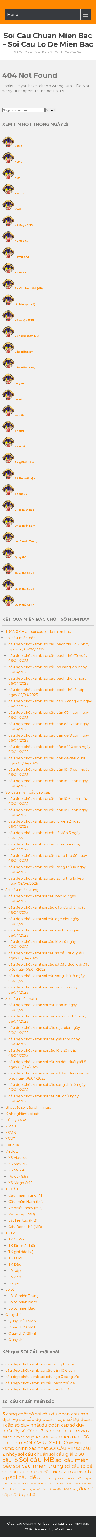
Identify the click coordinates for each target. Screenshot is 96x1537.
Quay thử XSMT (24, 588)
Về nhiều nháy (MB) (27, 335)
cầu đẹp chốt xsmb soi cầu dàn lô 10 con (41, 1389)
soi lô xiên (81, 1483)
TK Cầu (11, 1189)
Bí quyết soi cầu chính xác (28, 1107)
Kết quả (19, 193)
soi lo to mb (17, 1483)
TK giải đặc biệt (25, 462)
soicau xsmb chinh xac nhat (42, 1445)
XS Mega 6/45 (24, 225)
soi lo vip (54, 1483)
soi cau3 (82, 1431)
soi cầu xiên (49, 1471)
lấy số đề (23, 1431)
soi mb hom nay (22, 1489)
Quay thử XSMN (24, 604)
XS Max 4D (22, 241)
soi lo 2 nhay (80, 1478)
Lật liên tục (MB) (25, 304)
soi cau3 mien (13, 1437)
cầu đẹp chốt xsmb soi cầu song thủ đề (39, 1364)
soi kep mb (65, 1478)
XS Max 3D (21, 272)
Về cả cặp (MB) (24, 320)
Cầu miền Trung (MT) (26, 1195)
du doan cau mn (69, 1414)
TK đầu (19, 430)
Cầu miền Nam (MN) (26, 1201)
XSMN (18, 161)
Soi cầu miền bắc (20, 638)
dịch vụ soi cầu (18, 1419)
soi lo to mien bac (37, 1483)
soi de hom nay (47, 1478)
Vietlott (19, 209)
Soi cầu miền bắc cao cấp (28, 792)
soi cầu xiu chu (18, 1471)
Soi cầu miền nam (21, 998)
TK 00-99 (21, 494)
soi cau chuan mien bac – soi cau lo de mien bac (48, 40)
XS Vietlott (17, 1157)
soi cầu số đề (78, 1466)
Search (50, 110)
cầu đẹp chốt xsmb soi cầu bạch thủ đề (40, 1383)
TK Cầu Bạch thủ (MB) (29, 288)
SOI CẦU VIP (62, 1448)
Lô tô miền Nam (25, 525)
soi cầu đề (23, 1477)
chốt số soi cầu (34, 1414)
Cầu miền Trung (25, 367)
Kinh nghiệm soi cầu (23, 1113)
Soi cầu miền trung (21, 889)
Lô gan (19, 383)
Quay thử (20, 557)
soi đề (57, 1489)
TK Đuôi (15, 1258)
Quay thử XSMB (24, 573)
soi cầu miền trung (38, 1465)
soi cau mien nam (62, 1436)
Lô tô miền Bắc (24, 509)
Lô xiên (19, 399)
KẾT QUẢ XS (16, 1120)
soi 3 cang (44, 1431)
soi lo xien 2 (67, 1483)
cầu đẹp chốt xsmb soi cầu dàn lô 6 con (40, 1370)
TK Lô (10, 1233)
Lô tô (9, 1289)
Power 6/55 (22, 256)
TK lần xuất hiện (25, 478)
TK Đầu (14, 1264)
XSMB (18, 146)
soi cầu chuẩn (33, 1454)
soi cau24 (33, 1437)
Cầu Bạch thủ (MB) (25, 1226)
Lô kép (19, 415)
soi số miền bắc (42, 1489)
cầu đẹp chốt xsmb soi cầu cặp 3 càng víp (42, 1376)
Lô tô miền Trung (26, 541)
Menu (12, 14)
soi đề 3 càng (70, 1489)
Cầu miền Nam (24, 351)
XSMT (18, 177)
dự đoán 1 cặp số (53, 1419)
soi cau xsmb (45, 1442)
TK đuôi (20, 446)
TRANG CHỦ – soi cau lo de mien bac (38, 631)
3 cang (9, 1414)
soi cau (66, 1430)
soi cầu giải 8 (63, 1454)
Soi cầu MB (37, 1460)
